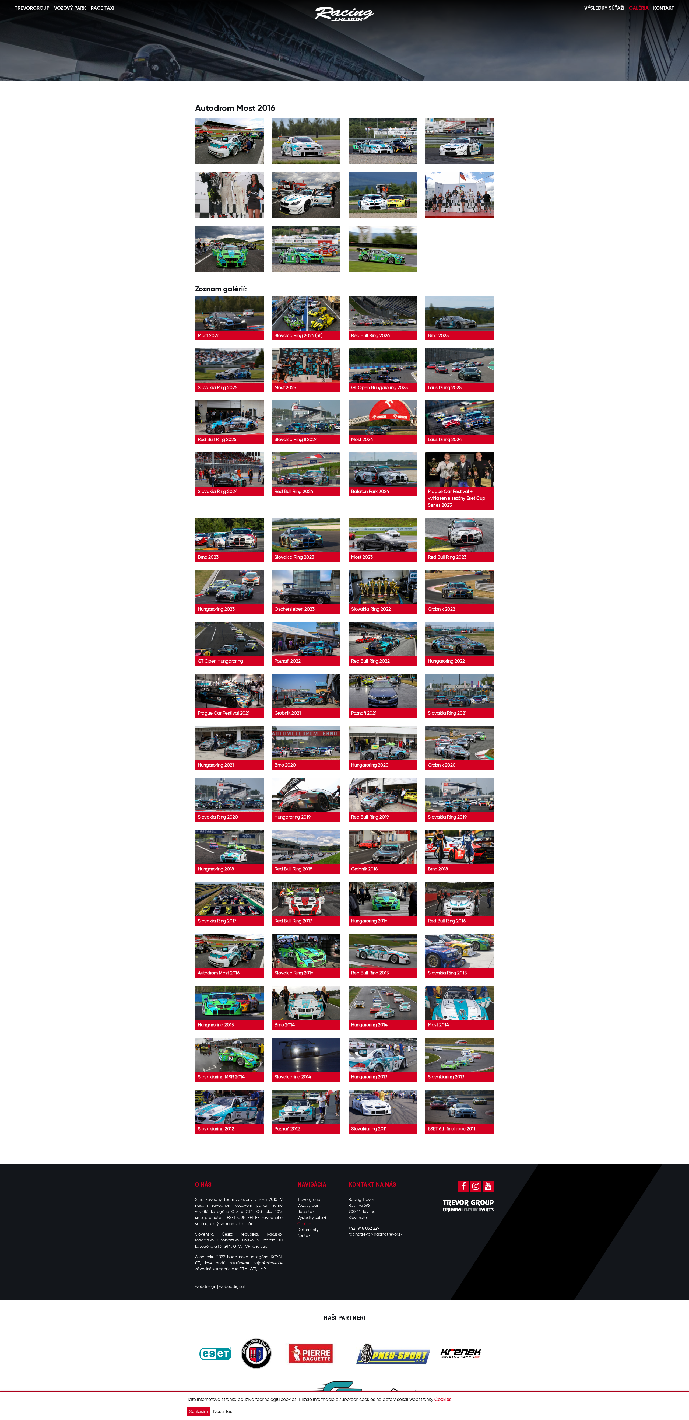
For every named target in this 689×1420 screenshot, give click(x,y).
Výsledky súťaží (311, 1217)
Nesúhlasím (225, 1411)
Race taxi (306, 1211)
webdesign (205, 1286)
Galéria (304, 1223)
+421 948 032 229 (364, 1228)
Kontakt (304, 1235)
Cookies (442, 1399)
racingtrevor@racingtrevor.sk (375, 1234)
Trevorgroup (308, 1199)
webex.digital (232, 1286)
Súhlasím (198, 1411)
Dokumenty (308, 1229)
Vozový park (308, 1205)
